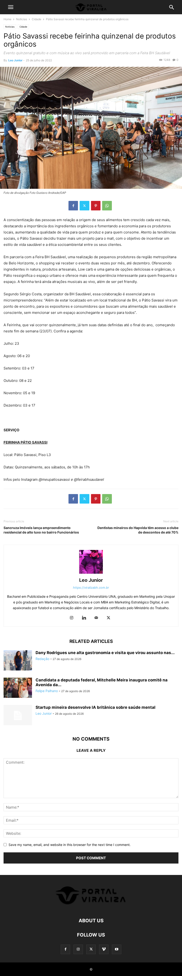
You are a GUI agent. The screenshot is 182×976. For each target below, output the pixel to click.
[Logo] (91, 906)
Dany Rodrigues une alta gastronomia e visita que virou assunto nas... (105, 652)
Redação (42, 659)
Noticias (21, 19)
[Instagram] (71, 618)
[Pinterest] (95, 205)
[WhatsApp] (107, 205)
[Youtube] (116, 949)
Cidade (36, 19)
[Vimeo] (104, 949)
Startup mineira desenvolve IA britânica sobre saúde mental (95, 707)
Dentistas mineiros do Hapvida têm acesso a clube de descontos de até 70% (137, 530)
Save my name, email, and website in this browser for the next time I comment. (70, 845)
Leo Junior (15, 60)
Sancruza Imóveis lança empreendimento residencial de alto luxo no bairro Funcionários (41, 530)
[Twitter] (84, 205)
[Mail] (96, 618)
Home (7, 19)
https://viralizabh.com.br (91, 587)
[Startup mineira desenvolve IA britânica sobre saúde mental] (18, 715)
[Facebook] (73, 205)
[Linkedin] (84, 618)
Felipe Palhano (47, 691)
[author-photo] (91, 574)
